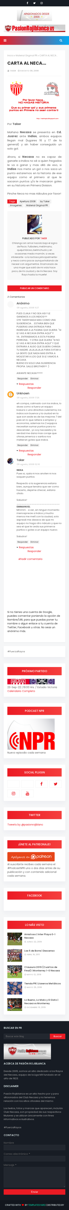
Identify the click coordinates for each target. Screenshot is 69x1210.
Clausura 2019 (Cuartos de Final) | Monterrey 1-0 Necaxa (42, 968)
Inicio (10, 55)
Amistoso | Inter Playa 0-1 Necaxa (39, 936)
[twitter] (34, 3)
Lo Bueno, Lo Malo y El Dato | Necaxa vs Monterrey (41, 1001)
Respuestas (26, 384)
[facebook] (27, 3)
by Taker (44, 201)
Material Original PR (26, 55)
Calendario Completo (21, 691)
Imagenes (16, 205)
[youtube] (27, 793)
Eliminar (34, 378)
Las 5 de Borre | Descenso (39, 950)
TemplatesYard (36, 1205)
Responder (22, 378)
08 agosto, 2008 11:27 (28, 307)
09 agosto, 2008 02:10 (28, 464)
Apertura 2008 (28, 201)
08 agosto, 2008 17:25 (28, 397)
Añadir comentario (30, 559)
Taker (13, 70)
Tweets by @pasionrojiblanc (25, 824)
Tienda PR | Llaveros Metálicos (42, 983)
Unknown (23, 393)
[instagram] (42, 3)
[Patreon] (13, 784)
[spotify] (27, 784)
